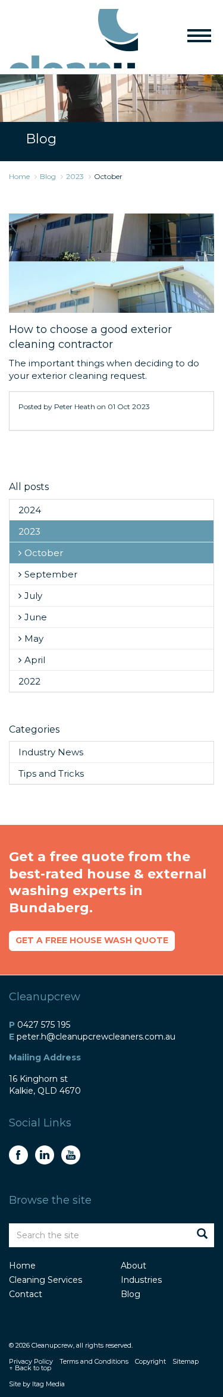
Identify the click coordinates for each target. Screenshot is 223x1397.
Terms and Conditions (93, 1361)
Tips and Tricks (51, 773)
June (35, 617)
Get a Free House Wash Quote (91, 940)
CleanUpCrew (73, 38)
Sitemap (185, 1361)
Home (22, 1265)
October (43, 552)
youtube (70, 1154)
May (33, 638)
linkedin (44, 1154)
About (133, 1265)
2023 (29, 531)
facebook (18, 1154)
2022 (29, 681)
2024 (29, 510)
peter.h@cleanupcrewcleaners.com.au (96, 1036)
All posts (29, 486)
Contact (25, 1294)
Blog (130, 1294)
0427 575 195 (43, 1024)
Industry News (50, 752)
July (33, 595)
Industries (141, 1279)
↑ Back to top (30, 1368)
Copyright (150, 1361)
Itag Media (48, 1384)
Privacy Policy (31, 1361)
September (50, 574)
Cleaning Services (45, 1279)
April (34, 659)
